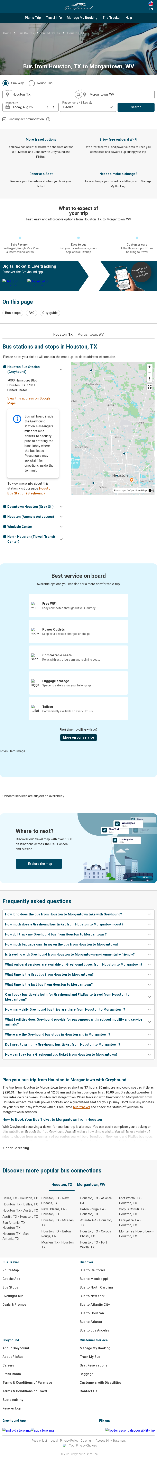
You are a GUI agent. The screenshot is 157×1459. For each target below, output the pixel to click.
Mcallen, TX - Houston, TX (57, 1244)
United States (50, 33)
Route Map (10, 1270)
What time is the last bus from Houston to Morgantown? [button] (49, 984)
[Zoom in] (150, 367)
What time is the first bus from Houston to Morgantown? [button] (49, 974)
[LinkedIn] (103, 1430)
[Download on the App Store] (42, 1430)
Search (136, 107)
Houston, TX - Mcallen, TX (57, 1222)
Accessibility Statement (111, 1440)
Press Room (11, 1374)
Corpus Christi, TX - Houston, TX (133, 1211)
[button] (34, 369)
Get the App (11, 1279)
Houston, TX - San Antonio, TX (15, 1236)
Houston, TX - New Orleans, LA (55, 1200)
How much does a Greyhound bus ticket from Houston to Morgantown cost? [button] (64, 924)
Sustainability (12, 1400)
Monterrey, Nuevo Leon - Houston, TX (137, 1233)
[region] (113, 428)
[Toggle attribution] (150, 490)
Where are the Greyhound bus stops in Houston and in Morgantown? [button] (57, 1034)
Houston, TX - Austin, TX (20, 1210)
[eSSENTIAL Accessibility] (131, 1430)
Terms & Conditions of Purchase (27, 1383)
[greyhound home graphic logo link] (78, 6)
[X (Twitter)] (104, 1430)
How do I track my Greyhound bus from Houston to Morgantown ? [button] (56, 934)
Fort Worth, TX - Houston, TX (130, 1200)
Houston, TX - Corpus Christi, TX (95, 1233)
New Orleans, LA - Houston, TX (54, 1211)
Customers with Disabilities (100, 1383)
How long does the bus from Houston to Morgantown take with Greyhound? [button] (63, 914)
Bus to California (92, 1270)
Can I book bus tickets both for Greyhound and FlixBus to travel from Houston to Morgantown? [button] (67, 997)
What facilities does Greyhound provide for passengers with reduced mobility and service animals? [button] (73, 1022)
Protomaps (120, 490)
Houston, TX (75, 33)
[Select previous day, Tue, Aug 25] (47, 107)
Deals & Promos (14, 1305)
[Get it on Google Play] (16, 1430)
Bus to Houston (92, 1313)
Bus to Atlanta (91, 1322)
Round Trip (45, 83)
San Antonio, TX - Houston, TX (14, 1225)
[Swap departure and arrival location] (78, 94)
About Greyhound (15, 1348)
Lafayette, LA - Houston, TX (130, 1222)
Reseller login (12, 1408)
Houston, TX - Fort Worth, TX (93, 1244)
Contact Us (88, 1391)
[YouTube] (102, 1430)
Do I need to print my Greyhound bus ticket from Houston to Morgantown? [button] (62, 1044)
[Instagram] (101, 1430)
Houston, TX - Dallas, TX (20, 1204)
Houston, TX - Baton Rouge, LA (56, 1233)
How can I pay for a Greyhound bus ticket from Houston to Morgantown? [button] (61, 1054)
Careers (8, 1365)
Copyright (87, 1440)
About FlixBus (13, 1357)
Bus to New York (92, 1296)
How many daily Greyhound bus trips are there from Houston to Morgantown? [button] (65, 1009)
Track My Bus (90, 1357)
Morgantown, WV (90, 334)
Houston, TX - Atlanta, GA (96, 1200)
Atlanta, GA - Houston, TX (96, 1222)
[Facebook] (99, 1430)
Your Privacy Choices (83, 1445)
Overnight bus (13, 1296)
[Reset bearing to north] (150, 379)
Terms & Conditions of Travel (24, 1391)
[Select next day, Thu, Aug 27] (53, 107)
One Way (17, 83)
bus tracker (81, 1107)
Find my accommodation (26, 119)
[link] (78, 848)
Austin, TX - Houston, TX (20, 1217)
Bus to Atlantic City (95, 1305)
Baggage (86, 1374)
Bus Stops (10, 1287)
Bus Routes (26, 33)
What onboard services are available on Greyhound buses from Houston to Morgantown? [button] (73, 964)
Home (7, 33)
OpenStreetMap (138, 490)
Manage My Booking (95, 1348)
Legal (54, 1440)
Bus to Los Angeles (94, 1330)
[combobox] (44, 94)
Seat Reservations (93, 1365)
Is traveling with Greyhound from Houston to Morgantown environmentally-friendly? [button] (70, 954)
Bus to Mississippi (94, 1279)
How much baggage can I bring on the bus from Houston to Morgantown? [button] (62, 944)
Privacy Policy (69, 1440)
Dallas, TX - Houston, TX (20, 1198)
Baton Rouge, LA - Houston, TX (93, 1211)
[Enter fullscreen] (150, 387)
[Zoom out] (150, 373)
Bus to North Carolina (96, 1287)
